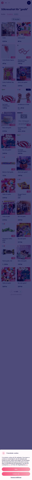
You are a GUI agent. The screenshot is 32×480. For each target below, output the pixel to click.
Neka (16, 469)
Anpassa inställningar (16, 477)
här (9, 464)
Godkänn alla (16, 474)
